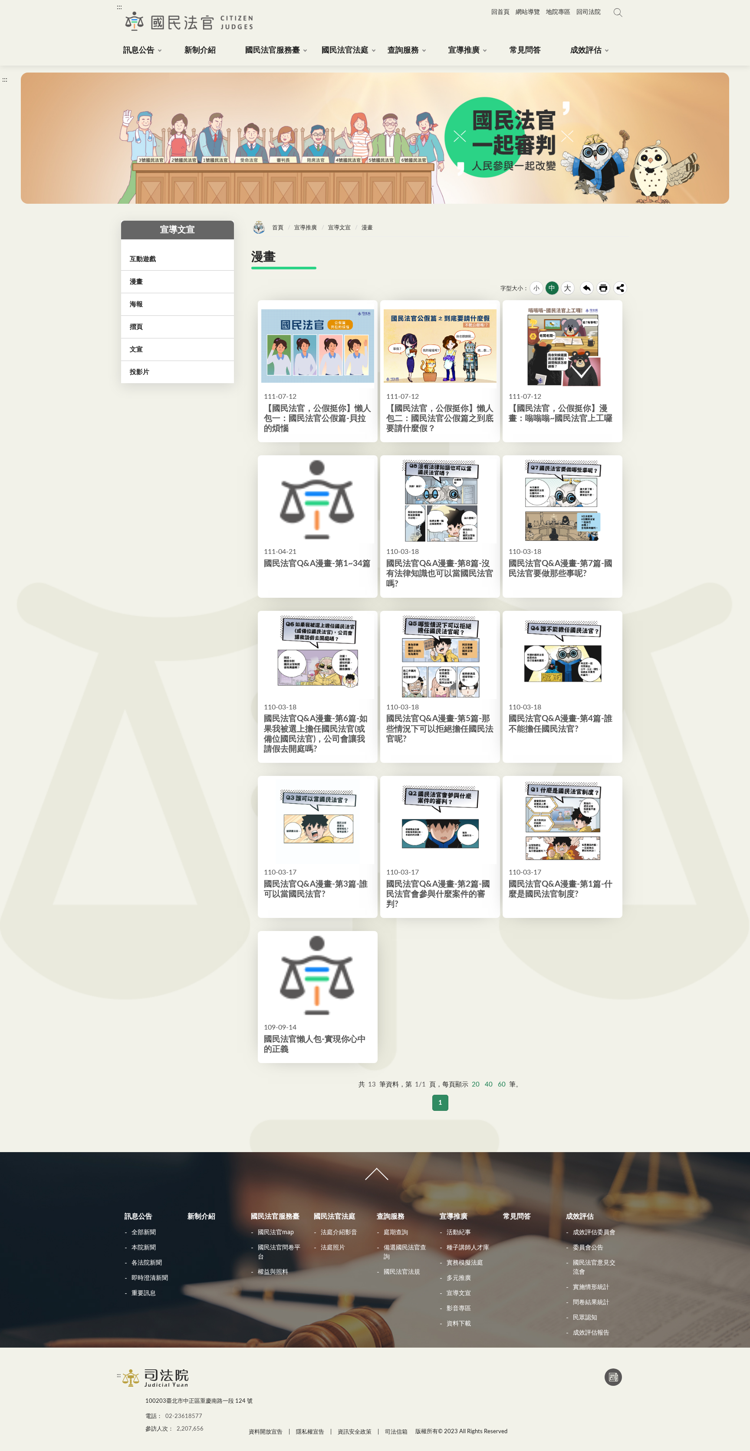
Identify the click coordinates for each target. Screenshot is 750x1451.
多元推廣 (459, 1278)
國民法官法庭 (334, 1216)
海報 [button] (136, 304)
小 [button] (536, 288)
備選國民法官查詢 (405, 1252)
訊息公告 (138, 1216)
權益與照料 (273, 1272)
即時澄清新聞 (150, 1278)
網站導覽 (528, 12)
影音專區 (459, 1308)
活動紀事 (459, 1232)
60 (502, 1084)
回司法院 (588, 12)
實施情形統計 (591, 1287)
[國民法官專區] (156, 1386)
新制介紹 (201, 1216)
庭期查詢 (396, 1232)
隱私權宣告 (310, 1432)
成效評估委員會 (594, 1232)
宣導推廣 (305, 228)
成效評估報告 (591, 1333)
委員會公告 (588, 1248)
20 (476, 1084)
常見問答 (517, 1216)
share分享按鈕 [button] (620, 288)
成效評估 (580, 1216)
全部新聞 (144, 1232)
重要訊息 (144, 1293)
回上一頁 (587, 288)
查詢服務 (391, 1216)
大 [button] (567, 288)
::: (119, 6)
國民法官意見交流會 (594, 1267)
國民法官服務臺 (275, 1216)
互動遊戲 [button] (143, 259)
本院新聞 (144, 1248)
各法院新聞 (147, 1263)
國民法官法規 (402, 1272)
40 (489, 1084)
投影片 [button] (139, 372)
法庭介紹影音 (339, 1232)
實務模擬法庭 (465, 1263)
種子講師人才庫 (468, 1248)
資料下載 (459, 1324)
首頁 (277, 228)
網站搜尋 (618, 12)
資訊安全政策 (355, 1432)
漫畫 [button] (136, 281)
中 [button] (552, 288)
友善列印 (603, 288)
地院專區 (558, 12)
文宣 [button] (136, 349)
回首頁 (500, 12)
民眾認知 (585, 1318)
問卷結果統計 (591, 1302)
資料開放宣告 (266, 1432)
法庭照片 (333, 1248)
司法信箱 (396, 1432)
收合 (375, 1178)
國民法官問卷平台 (279, 1252)
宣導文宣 (339, 228)
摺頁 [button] (136, 327)
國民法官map (276, 1232)
